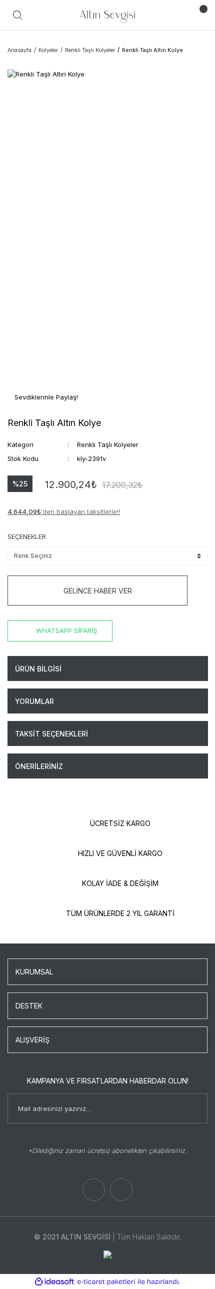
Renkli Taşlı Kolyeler (107, 444)
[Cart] (198, 15)
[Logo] (107, 15)
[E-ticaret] (106, 1282)
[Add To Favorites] (202, 591)
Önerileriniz (39, 766)
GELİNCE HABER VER (98, 590)
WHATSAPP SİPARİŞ (66, 630)
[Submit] (195, 1109)
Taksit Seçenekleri (51, 734)
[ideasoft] (54, 1282)
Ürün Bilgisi (38, 668)
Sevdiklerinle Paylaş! (45, 397)
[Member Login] (178, 15)
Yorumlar (34, 701)
